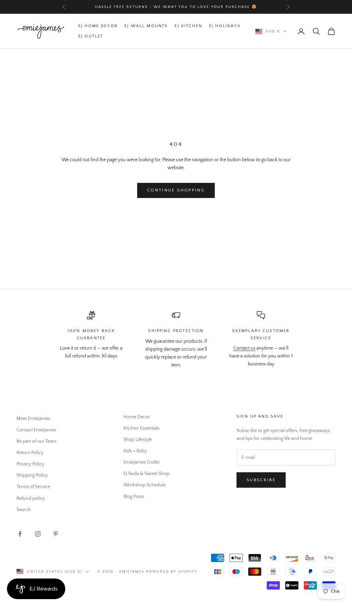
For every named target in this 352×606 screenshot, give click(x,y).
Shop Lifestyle (137, 439)
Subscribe (261, 479)
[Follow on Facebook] (19, 533)
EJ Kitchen (188, 26)
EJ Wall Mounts (146, 26)
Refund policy (30, 498)
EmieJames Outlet (141, 462)
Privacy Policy (30, 464)
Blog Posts (133, 496)
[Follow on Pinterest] (55, 533)
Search (23, 510)
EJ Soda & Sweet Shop (146, 473)
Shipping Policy (32, 475)
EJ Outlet (90, 36)
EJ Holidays (225, 26)
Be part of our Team (36, 441)
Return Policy (29, 452)
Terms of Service (33, 486)
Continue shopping (176, 190)
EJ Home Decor (98, 26)
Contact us (244, 348)
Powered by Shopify (171, 572)
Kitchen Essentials (141, 428)
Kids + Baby (135, 451)
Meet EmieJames (33, 418)
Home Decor (136, 417)
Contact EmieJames (36, 430)
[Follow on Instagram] (37, 533)
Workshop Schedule (144, 485)
